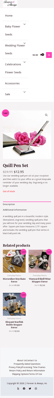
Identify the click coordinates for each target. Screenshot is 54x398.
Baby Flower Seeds (12, 30)
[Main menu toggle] (49, 55)
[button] (46, 115)
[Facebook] (24, 388)
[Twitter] (30, 388)
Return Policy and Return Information (27, 370)
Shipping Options (20, 373)
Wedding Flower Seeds (15, 49)
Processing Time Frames (33, 367)
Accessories (12, 83)
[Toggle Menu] (25, 24)
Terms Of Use (35, 373)
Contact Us (31, 360)
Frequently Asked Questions (27, 363)
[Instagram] (36, 388)
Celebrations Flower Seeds (13, 68)
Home (9, 15)
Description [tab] (9, 204)
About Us (21, 360)
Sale (7, 94)
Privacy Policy (15, 367)
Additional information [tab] (15, 209)
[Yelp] (18, 388)
